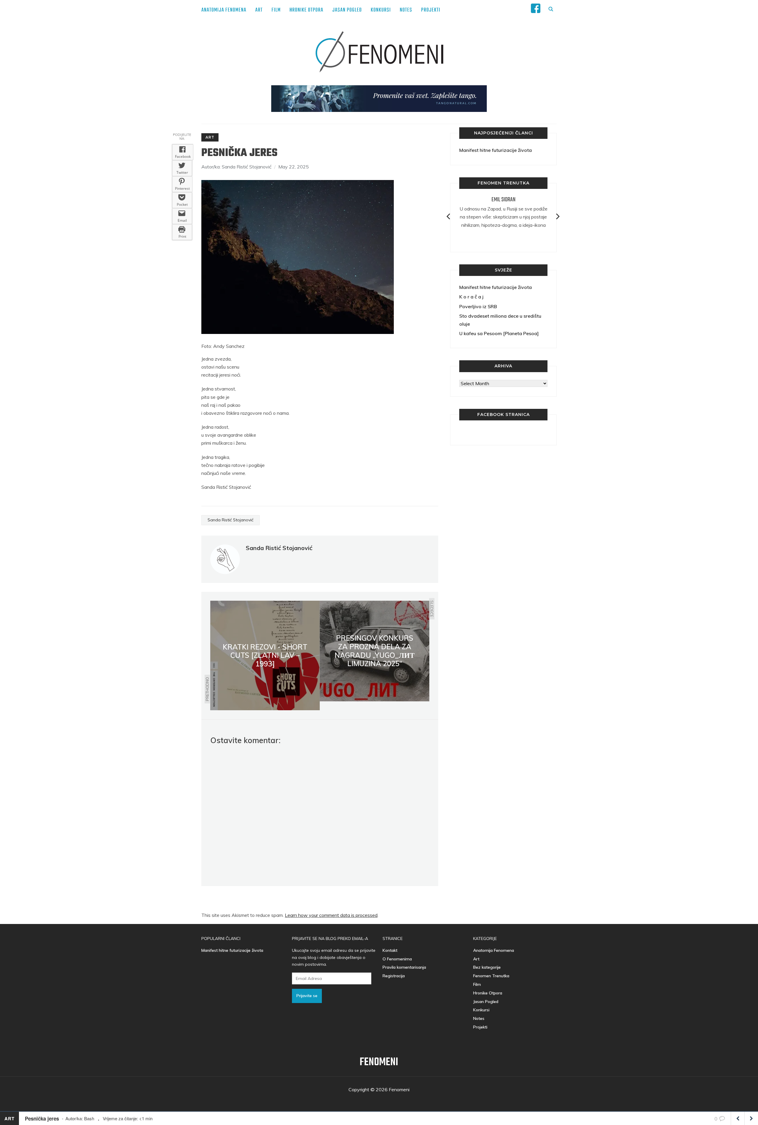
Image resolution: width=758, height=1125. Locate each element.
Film (276, 10)
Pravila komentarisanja (404, 967)
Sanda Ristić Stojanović (230, 520)
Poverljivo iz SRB (478, 306)
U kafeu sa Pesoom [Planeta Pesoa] (499, 333)
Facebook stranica (503, 414)
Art (259, 10)
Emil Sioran (503, 199)
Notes (406, 10)
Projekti (430, 10)
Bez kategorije (487, 967)
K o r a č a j (471, 297)
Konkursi (381, 10)
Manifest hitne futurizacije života (495, 150)
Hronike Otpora (306, 10)
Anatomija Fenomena (223, 10)
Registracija (394, 975)
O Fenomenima (397, 959)
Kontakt (390, 950)
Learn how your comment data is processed (331, 915)
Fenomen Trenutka (491, 975)
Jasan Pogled (347, 10)
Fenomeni (379, 1062)
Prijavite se (306, 995)
